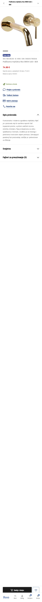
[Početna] (6, 597)
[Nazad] (4, 3)
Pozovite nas (10, 106)
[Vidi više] (38, 3)
